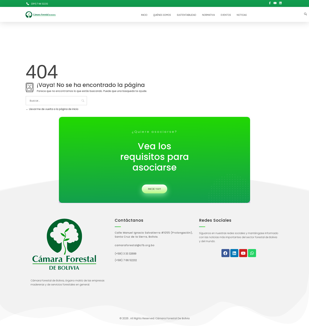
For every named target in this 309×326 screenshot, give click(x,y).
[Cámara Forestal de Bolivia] (63, 14)
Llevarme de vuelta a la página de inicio (53, 109)
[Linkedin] (234, 253)
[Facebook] (225, 253)
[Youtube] (243, 253)
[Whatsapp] (252, 253)
